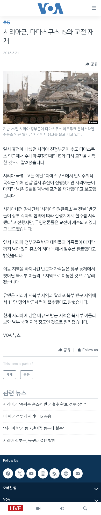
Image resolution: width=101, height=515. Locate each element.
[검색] (85, 508)
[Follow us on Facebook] (8, 473)
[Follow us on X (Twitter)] (20, 473)
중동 (6, 22)
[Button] (91, 64)
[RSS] (54, 473)
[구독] (78, 473)
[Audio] (62, 508)
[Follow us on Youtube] (31, 473)
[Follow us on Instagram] (43, 473)
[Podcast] (66, 473)
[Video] (38, 508)
